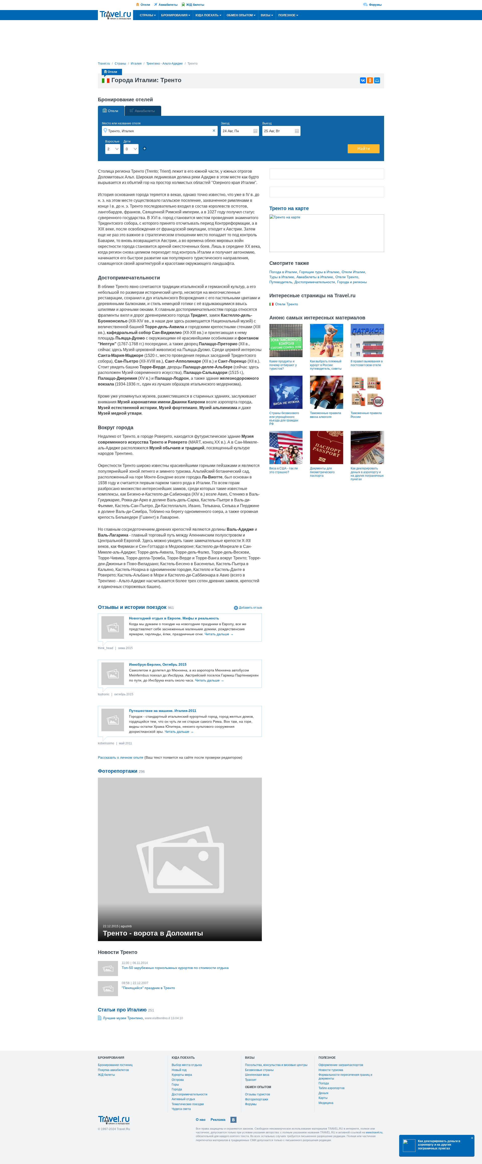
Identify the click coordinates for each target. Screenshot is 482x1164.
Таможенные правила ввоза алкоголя (325, 414)
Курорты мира (182, 1075)
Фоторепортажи (256, 1099)
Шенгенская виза (257, 1075)
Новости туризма (331, 1070)
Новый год (179, 1070)
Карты (323, 1098)
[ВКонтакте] (363, 80)
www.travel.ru (374, 1132)
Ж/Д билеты (195, 5)
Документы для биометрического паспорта (322, 472)
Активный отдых (183, 1099)
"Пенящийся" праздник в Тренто (148, 988)
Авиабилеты (168, 5)
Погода (324, 1083)
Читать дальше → (219, 634)
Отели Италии (353, 272)
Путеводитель (280, 282)
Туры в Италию (281, 277)
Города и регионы (352, 282)
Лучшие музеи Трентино (123, 1018)
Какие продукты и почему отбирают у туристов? (283, 365)
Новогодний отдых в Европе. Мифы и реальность (174, 618)
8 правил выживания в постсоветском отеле (367, 363)
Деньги (323, 1093)
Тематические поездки (188, 1104)
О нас (201, 1120)
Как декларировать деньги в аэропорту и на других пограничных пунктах (367, 474)
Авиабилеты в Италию (314, 277)
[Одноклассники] (370, 80)
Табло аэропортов (331, 1088)
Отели (145, 5)
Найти (363, 149)
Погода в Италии (283, 272)
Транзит (251, 1080)
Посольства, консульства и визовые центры (276, 1065)
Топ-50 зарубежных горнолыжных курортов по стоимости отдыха (175, 968)
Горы (175, 1084)
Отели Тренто (346, 277)
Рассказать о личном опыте (120, 757)
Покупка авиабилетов (113, 1070)
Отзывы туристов (257, 1094)
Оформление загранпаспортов (341, 1065)
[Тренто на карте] (326, 233)
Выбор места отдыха (187, 1065)
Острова (178, 1080)
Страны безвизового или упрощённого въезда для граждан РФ (284, 418)
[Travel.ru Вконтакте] (233, 1120)
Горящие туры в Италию (319, 272)
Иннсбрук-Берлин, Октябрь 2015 (158, 664)
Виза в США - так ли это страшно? (283, 470)
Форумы (375, 5)
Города (177, 1089)
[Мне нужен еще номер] (145, 149)
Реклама (218, 1120)
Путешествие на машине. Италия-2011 (162, 711)
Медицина (326, 1103)
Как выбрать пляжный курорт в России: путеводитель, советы (326, 365)
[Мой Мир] (377, 80)
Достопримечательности (314, 282)
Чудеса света (181, 1109)
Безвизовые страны (259, 1070)
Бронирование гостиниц (115, 1065)
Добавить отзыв (250, 607)
